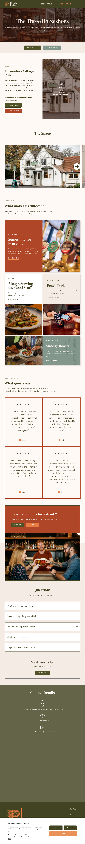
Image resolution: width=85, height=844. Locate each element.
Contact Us (42, 673)
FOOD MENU (13, 299)
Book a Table (46, 4)
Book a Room (65, 4)
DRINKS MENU (13, 258)
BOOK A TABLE (51, 360)
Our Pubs (73, 809)
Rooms (72, 815)
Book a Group (52, 47)
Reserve (17, 525)
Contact (32, 525)
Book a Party (13, 111)
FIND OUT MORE (53, 298)
